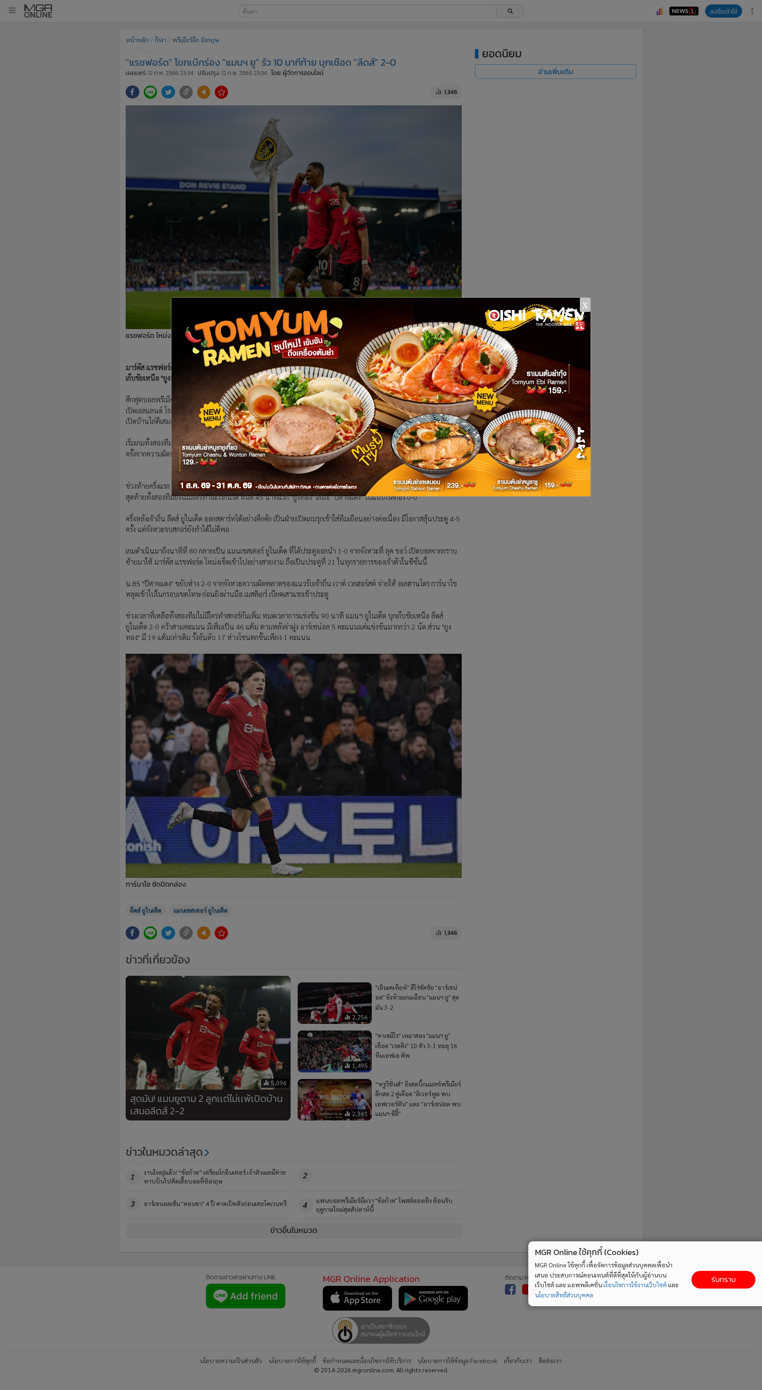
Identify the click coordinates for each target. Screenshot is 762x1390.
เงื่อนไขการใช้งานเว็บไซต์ (635, 1285)
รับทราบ (723, 1279)
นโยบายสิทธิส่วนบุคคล (564, 1295)
